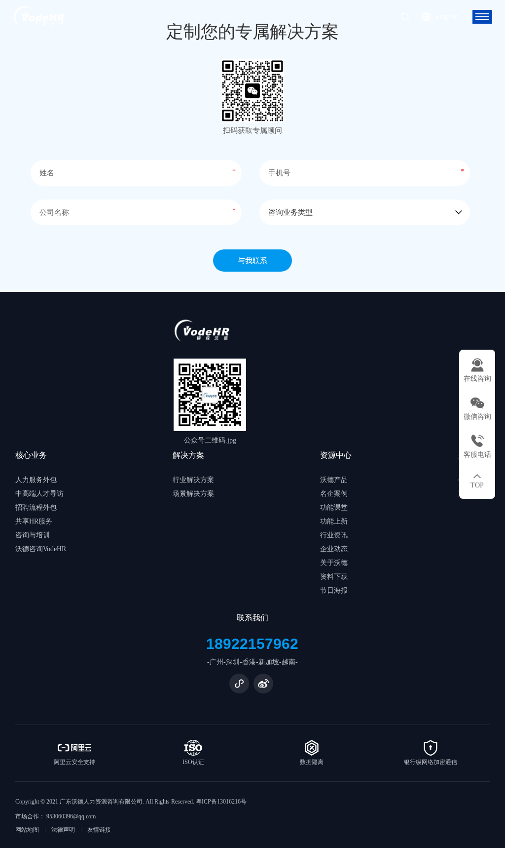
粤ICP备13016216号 (221, 801)
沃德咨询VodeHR (40, 549)
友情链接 (99, 829)
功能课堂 (334, 507)
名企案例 (334, 493)
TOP (477, 485)
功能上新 (334, 521)
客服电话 (477, 454)
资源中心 (336, 455)
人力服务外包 (36, 480)
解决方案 (188, 455)
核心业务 (31, 455)
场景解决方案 (193, 493)
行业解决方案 (193, 480)
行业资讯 (334, 535)
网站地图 (27, 829)
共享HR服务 (33, 521)
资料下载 (334, 576)
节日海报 (334, 590)
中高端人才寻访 (39, 493)
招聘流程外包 (36, 507)
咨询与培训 (32, 535)
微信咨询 (477, 416)
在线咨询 (477, 378)
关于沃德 (334, 562)
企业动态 (334, 549)
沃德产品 (334, 480)
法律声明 (63, 829)
